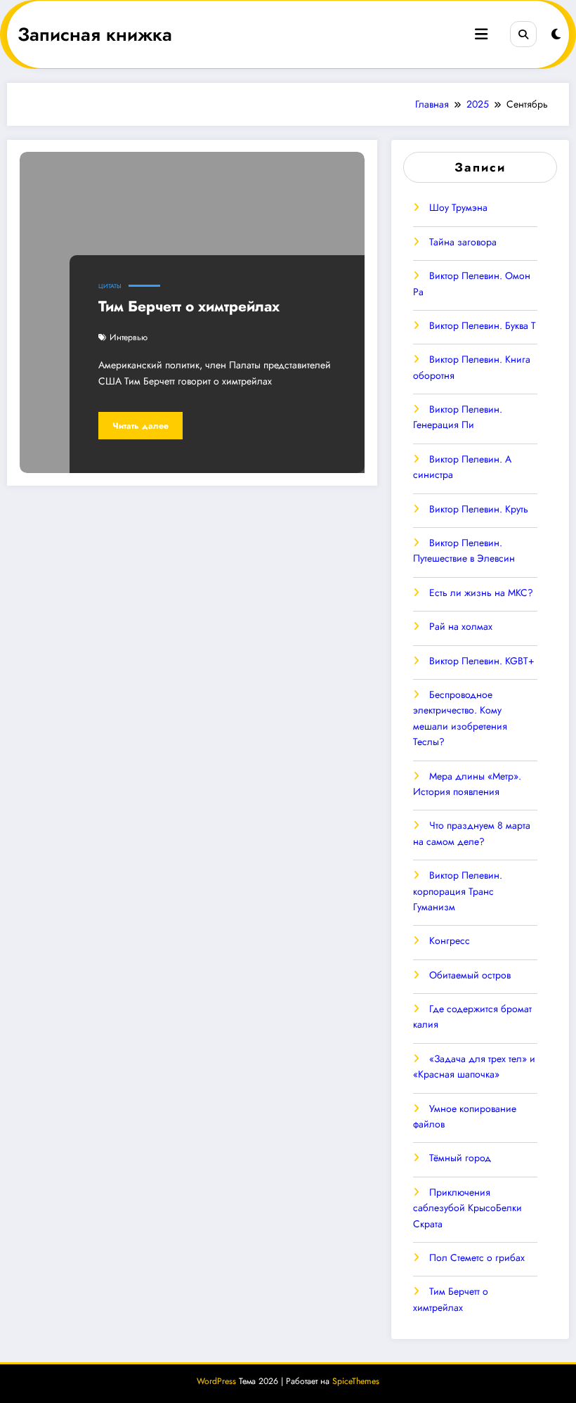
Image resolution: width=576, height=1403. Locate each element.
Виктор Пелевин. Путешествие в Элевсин (464, 550)
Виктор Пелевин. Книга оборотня (471, 367)
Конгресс (449, 940)
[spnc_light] (556, 34)
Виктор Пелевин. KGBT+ (482, 661)
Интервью (129, 337)
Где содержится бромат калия (472, 1016)
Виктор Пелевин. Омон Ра (471, 283)
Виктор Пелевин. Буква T (482, 325)
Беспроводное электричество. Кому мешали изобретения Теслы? (460, 718)
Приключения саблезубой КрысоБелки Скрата (467, 1208)
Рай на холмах (460, 626)
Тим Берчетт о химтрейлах (189, 306)
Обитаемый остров (470, 975)
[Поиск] (523, 34)
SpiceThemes (355, 1381)
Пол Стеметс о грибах (477, 1257)
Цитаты (110, 286)
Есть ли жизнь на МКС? (481, 593)
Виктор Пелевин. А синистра (462, 466)
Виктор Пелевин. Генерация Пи (457, 417)
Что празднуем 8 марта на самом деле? (471, 833)
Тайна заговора (463, 242)
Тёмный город (460, 1158)
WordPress (216, 1381)
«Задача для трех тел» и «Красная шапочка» (474, 1066)
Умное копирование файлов (464, 1116)
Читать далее (140, 426)
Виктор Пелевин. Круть (478, 509)
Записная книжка (95, 34)
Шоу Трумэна (458, 207)
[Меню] (481, 34)
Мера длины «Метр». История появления (467, 784)
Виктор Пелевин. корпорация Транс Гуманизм (457, 891)
